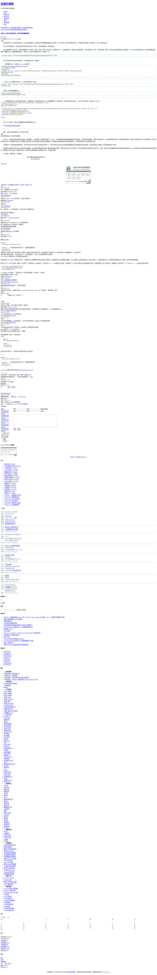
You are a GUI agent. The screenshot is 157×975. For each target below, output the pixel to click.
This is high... (7, 651)
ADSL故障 (7, 631)
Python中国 (7, 744)
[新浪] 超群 (7, 701)
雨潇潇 (6, 818)
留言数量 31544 (5, 946)
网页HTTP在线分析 (9, 868)
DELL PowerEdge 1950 (10, 883)
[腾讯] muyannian (8, 703)
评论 (9, 963)
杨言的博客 (7, 752)
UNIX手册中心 (8, 898)
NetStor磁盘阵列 (8, 884)
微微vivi (6, 801)
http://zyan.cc (8, 516)
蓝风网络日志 (8, 723)
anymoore (6, 828)
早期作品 (7, 485)
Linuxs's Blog (7, 725)
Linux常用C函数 (8, 904)
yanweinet (6, 716)
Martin (5, 778)
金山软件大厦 (17, 570)
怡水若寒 (6, 735)
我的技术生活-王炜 (9, 764)
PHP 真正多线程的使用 (10, 623)
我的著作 (3, 596)
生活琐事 (7, 489)
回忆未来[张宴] (71, 972)
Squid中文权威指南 (9, 900)
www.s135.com (13, 266)
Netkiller (6, 841)
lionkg (2, 292)
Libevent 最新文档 (9, 910)
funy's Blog (7, 737)
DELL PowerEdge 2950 (10, 881)
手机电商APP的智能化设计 (11, 635)
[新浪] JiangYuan (8, 699)
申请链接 (3, 961)
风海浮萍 (6, 803)
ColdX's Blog (7, 836)
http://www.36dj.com (14, 217)
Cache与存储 (8, 470)
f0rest (5, 762)
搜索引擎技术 (8, 475)
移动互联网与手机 (9, 466)
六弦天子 (6, 815)
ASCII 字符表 (8, 896)
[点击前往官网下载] (78, 170)
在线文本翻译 (8, 847)
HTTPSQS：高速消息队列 (11, 497)
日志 (6, 963)
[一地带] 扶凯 (8, 715)
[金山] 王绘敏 (8, 695)
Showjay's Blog (8, 731)
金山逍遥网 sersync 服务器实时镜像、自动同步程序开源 (17, 27)
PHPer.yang (7, 781)
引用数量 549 (4, 944)
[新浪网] (5, 585)
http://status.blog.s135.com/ (26, 370)
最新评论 (3, 648)
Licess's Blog (7, 728)
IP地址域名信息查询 (10, 845)
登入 (2, 957)
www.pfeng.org (21, 396)
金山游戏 (9, 564)
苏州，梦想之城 (8, 642)
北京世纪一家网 (9, 555)
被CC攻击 (7, 637)
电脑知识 (6, 285)
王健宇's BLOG (8, 780)
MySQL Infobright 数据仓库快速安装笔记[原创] (14, 29)
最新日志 (3, 613)
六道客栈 (6, 833)
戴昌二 (6, 721)
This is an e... (7, 660)
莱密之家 (6, 805)
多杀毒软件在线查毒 (10, 853)
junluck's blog (7, 837)
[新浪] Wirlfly (7, 697)
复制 (15, 518)
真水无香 (6, 787)
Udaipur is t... (7, 661)
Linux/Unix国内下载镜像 (11, 888)
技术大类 (3, 184)
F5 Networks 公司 (9, 878)
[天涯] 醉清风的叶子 (10, 707)
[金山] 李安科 (8, 691)
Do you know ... (8, 663)
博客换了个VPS (8, 629)
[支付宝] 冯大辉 (8, 705)
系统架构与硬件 (8, 477)
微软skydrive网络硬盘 (10, 864)
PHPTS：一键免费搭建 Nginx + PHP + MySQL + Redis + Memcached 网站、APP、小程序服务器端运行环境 (34, 617)
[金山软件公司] (5, 564)
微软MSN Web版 (8, 851)
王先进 (6, 739)
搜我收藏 (6, 758)
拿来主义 (7, 493)
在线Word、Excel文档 (10, 858)
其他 (2, 954)
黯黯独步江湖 (8, 807)
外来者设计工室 (8, 760)
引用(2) (22, 184)
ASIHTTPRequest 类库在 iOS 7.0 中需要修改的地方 (18, 627)
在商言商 (7, 491)
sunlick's (6, 770)
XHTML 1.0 (4, 967)
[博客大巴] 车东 (8, 709)
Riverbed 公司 (8, 880)
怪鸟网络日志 (8, 776)
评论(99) (17, 184)
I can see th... (7, 657)
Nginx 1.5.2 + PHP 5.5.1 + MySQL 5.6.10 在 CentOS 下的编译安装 (22, 633)
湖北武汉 (7, 527)
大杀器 (6, 839)
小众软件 (6, 894)
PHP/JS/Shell (7, 473)
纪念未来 (6, 826)
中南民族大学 (14, 527)
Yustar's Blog (7, 773)
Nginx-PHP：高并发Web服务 (12, 503)
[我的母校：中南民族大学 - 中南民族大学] (12, 673)
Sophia (6, 831)
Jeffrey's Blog (7, 834)
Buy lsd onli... (7, 664)
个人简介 (3, 508)
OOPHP (6, 755)
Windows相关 (8, 481)
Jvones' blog (7, 775)
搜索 (2, 606)
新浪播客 (7, 587)
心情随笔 (7, 487)
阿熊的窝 (6, 719)
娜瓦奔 (6, 795)
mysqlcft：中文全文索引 (11, 501)
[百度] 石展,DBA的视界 (10, 711)
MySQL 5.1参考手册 (9, 890)
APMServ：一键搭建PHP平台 (12, 495)
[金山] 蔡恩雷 (8, 693)
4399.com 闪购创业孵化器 (12, 545)
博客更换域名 (8, 621)
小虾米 (6, 785)
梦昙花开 (6, 767)
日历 (2, 913)
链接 (2, 668)
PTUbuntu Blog (8, 756)
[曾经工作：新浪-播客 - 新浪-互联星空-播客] (10, 675)
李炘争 (6, 820)
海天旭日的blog (8, 748)
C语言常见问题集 (9, 908)
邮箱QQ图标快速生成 (10, 849)
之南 (5, 797)
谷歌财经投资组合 (9, 874)
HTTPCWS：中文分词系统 (12, 499)
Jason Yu (6, 765)
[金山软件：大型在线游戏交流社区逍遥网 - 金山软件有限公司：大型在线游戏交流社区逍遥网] (16, 677)
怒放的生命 (7, 730)
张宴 (19, 39)
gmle (5, 742)
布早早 (6, 793)
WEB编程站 (7, 685)
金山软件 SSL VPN (9, 870)
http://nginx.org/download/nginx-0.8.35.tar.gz (16, 66)
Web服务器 (11, 184)
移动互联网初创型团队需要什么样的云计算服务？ (18, 625)
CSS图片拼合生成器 (9, 866)
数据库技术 (7, 472)
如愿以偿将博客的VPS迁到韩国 (13, 619)
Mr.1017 (6, 816)
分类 (2, 460)
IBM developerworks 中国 (11, 892)
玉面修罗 (6, 809)
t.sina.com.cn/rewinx (10, 521)
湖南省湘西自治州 (10, 523)
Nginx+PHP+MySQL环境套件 (8, 445)
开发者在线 (7, 902)
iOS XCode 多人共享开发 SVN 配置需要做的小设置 (18, 640)
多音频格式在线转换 (10, 854)
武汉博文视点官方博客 (10, 683)
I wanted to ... (7, 658)
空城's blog (7, 741)
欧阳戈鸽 (6, 791)
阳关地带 (6, 824)
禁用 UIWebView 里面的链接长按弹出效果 (16, 644)
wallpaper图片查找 (9, 872)
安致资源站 (8, 280)
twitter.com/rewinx (10, 519)
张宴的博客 (7, 3)
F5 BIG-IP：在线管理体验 (11, 504)
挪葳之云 (6, 789)
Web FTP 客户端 (8, 862)
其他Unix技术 (8, 479)
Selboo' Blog (7, 753)
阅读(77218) (28, 184)
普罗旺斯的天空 (8, 799)
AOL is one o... (8, 656)
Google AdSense (8, 860)
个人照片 (3, 603)
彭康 (5, 811)
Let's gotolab (7, 718)
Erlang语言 (7, 906)
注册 (2, 959)
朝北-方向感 (7, 813)
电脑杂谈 (7, 483)
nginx (5, 163)
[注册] (42, 411)
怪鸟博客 (6, 733)
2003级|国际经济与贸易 (11, 529)
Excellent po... (7, 653)
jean (5, 769)
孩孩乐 (6, 687)
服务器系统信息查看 (10, 856)
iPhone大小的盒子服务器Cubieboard (14, 639)
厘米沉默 (3, 383)
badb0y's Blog (7, 772)
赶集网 (7, 575)
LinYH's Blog (7, 726)
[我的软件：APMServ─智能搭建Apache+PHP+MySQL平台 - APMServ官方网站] (21, 679)
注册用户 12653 (5, 948)
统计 (2, 933)
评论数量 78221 (5, 943)
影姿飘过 (6, 822)
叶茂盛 (6, 750)
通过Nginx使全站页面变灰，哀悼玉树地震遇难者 (15, 33)
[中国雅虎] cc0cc (8, 713)
